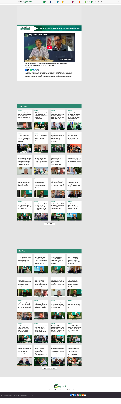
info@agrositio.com (59, 390)
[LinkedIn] (75, 395)
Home (47, 1)
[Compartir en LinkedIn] (33, 70)
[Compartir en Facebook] (26, 70)
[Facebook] (71, 395)
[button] (98, 2)
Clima (59, 1)
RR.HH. (88, 1)
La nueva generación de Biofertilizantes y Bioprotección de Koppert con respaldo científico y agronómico (24, 138)
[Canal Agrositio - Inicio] (24, 2)
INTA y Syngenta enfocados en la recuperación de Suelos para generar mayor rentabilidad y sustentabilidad (41, 115)
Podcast (82, 1)
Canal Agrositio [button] (66, 1)
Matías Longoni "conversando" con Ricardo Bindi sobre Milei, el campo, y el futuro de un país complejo (24, 283)
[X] (73, 395)
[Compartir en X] (28, 70)
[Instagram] (78, 395)
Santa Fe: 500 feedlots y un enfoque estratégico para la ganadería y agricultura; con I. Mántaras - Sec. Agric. (74, 328)
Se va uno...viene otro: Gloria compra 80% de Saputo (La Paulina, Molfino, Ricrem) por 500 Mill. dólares (74, 184)
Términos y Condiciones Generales (20, 395)
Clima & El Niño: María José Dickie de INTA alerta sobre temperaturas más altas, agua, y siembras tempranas (57, 260)
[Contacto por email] (85, 395)
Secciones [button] (75, 1)
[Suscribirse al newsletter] (83, 395)
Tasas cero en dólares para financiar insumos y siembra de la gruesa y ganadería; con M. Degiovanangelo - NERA (41, 328)
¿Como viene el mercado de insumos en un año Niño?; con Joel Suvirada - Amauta (74, 160)
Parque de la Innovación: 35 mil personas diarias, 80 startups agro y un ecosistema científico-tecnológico (57, 138)
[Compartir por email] (37, 70)
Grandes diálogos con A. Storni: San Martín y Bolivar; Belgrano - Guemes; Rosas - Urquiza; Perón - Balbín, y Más (57, 161)
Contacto (94, 1)
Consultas (31, 395)
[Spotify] (80, 395)
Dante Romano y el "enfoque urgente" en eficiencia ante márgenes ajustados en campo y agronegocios (41, 184)
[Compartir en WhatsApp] (31, 70)
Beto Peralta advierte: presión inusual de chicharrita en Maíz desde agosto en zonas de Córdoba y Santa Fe (74, 206)
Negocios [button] (53, 1)
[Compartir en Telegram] (35, 70)
